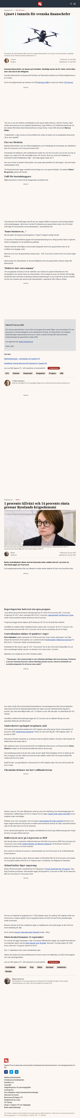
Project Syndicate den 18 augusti (57, 869)
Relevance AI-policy (11, 1095)
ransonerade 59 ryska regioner (51, 821)
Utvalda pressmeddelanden (14, 1080)
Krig (31, 967)
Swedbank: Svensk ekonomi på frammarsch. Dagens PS (25, 363)
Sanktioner (61, 967)
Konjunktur (40, 373)
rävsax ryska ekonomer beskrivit (27, 932)
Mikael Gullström (18, 979)
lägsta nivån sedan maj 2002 (59, 814)
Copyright (7, 1085)
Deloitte (16, 373)
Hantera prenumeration (12, 1077)
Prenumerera (53, 368)
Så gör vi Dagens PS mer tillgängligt (17, 1105)
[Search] (71, 4)
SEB (61, 373)
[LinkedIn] (16, 1072)
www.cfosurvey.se (26, 342)
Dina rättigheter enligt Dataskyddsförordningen (21, 1092)
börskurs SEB (43, 82)
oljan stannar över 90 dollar (35, 943)
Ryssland (49, 967)
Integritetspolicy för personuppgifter (17, 1087)
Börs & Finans (20, 10)
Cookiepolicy (9, 1090)
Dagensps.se (8, 10)
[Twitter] (11, 1072)
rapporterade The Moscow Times (61, 615)
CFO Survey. (68, 82)
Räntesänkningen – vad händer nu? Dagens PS (22, 359)
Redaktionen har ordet (12, 1100)
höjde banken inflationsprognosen (59, 640)
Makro (18, 500)
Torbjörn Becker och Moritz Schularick (36, 844)
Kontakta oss (9, 1082)
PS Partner (8, 1102)
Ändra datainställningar (12, 1107)
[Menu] (74, 4)
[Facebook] (6, 1072)
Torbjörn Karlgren (18, 381)
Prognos (52, 373)
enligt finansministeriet (24, 732)
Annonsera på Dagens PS (13, 1097)
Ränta (40, 967)
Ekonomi (22, 967)
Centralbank (10, 967)
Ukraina (8, 971)
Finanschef (27, 373)
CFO (7, 373)
